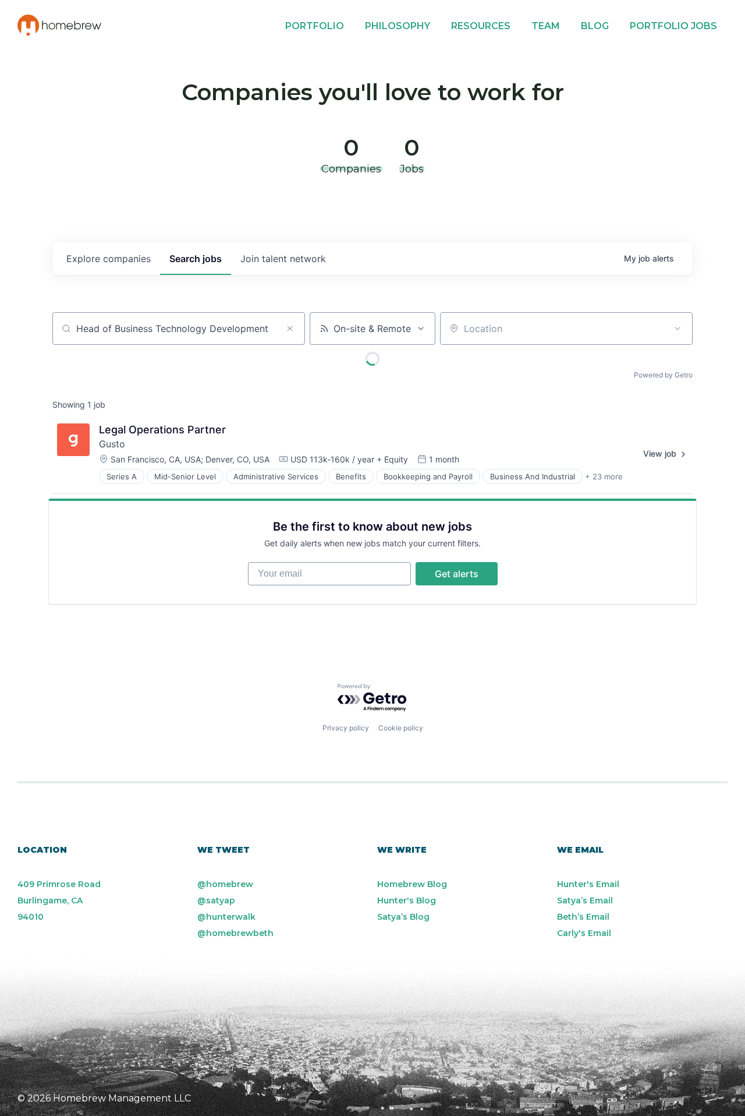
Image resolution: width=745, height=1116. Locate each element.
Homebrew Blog (412, 884)
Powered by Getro (663, 374)
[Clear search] (290, 328)
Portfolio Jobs (673, 25)
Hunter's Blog (406, 900)
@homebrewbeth (235, 933)
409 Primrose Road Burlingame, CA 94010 (59, 900)
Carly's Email (584, 933)
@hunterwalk (226, 917)
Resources (480, 25)
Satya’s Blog (403, 917)
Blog (595, 25)
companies (108, 258)
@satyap (216, 900)
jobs (195, 258)
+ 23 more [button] (604, 476)
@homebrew (225, 884)
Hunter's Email (588, 884)
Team (545, 25)
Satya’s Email (585, 900)
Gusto (112, 444)
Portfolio (314, 25)
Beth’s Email (583, 917)
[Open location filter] (677, 328)
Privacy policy (345, 727)
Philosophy (397, 25)
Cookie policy (400, 727)
